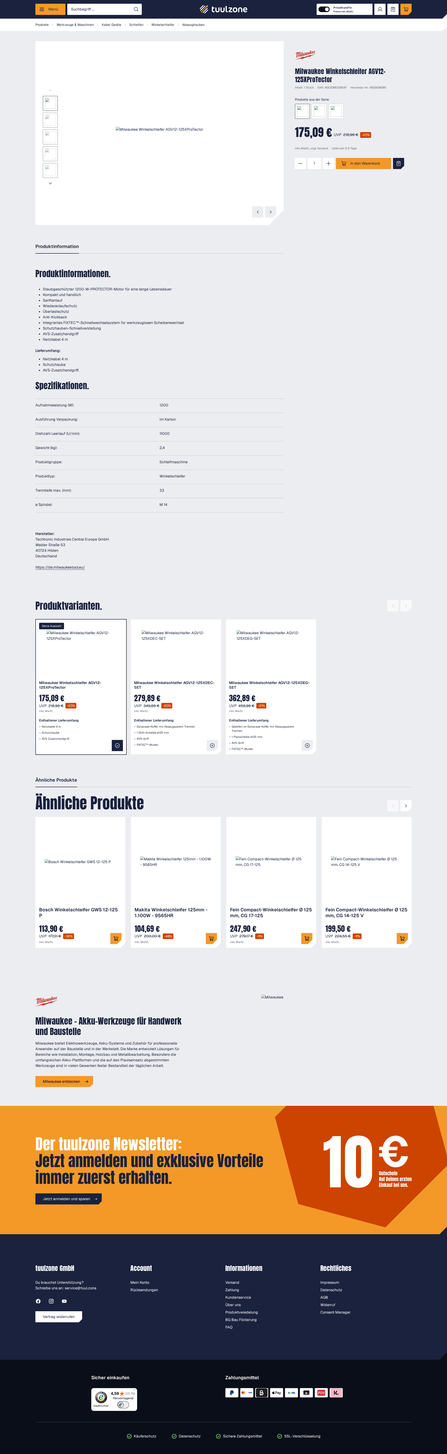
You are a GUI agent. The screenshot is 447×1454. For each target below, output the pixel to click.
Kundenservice (238, 1297)
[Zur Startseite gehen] (223, 9)
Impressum (329, 1282)
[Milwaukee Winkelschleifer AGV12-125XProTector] (302, 111)
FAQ (229, 1327)
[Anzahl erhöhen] (328, 163)
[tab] (57, 247)
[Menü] (134, 1391)
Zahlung (232, 1289)
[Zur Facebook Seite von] (38, 1302)
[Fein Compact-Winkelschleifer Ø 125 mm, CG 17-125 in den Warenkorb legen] (306, 938)
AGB (324, 1297)
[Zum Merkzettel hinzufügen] (398, 163)
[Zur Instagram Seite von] (51, 1302)
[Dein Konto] (380, 9)
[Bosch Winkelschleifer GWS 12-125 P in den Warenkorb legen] (116, 938)
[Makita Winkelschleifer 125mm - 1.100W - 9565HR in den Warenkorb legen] (211, 938)
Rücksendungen (144, 1289)
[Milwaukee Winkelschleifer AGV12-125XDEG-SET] (335, 111)
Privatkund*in (343, 9)
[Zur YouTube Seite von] (64, 1302)
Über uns (233, 1304)
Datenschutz (331, 1289)
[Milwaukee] (305, 55)
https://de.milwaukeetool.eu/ (60, 567)
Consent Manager (335, 1312)
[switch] (123, 1404)
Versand (322, 148)
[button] (159, 129)
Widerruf (327, 1304)
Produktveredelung (241, 1312)
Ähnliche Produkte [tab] (56, 780)
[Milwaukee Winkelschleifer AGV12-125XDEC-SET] (319, 111)
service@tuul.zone (80, 1288)
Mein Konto (139, 1282)
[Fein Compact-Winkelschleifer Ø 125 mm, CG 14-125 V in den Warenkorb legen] (402, 938)
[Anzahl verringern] (300, 163)
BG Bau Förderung (241, 1319)
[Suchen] (136, 9)
